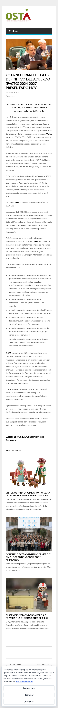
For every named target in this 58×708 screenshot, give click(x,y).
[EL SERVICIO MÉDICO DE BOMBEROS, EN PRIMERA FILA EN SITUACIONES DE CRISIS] (29, 595)
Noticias (11, 96)
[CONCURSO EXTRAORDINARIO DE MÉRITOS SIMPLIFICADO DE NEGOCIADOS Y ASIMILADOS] (29, 534)
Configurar (29, 701)
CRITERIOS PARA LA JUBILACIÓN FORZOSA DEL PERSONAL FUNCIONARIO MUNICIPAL (28, 494)
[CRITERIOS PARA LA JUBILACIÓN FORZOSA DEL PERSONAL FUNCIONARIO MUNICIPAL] (29, 472)
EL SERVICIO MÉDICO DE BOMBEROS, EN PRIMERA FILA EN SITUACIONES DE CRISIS (27, 616)
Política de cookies (24, 681)
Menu (15, 31)
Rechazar (29, 695)
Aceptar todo (29, 688)
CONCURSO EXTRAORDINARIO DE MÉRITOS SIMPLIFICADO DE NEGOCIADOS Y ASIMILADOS (29, 557)
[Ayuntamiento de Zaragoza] (29, 16)
